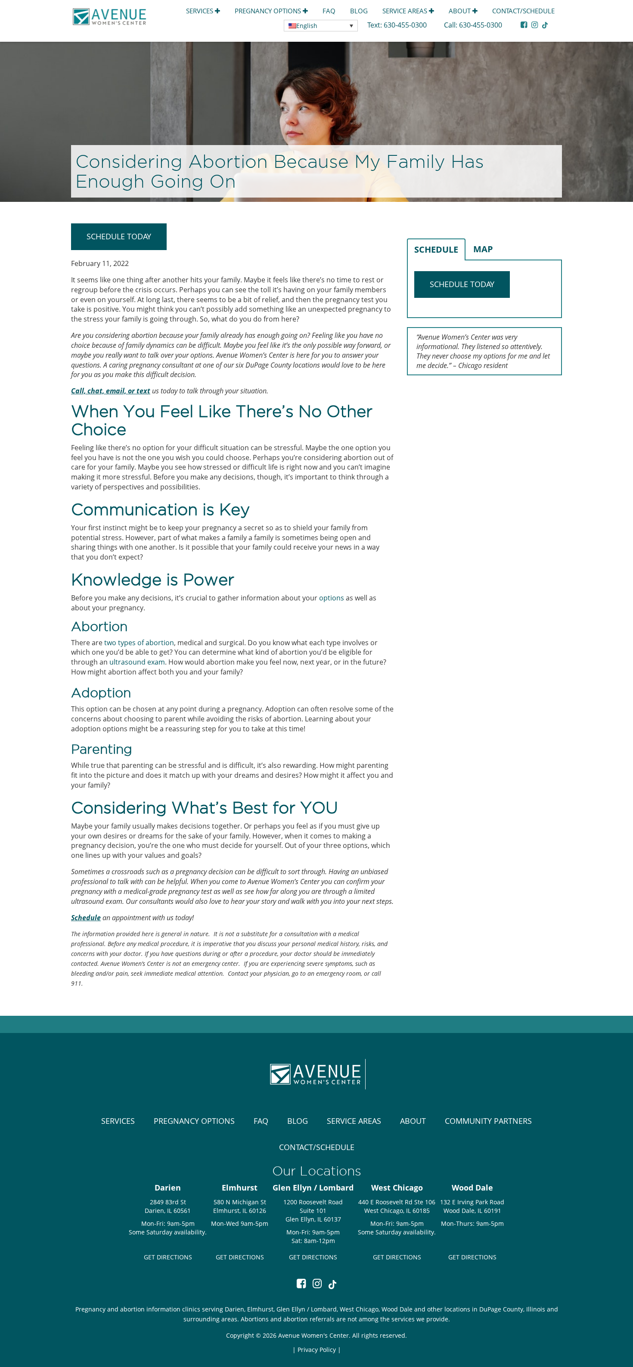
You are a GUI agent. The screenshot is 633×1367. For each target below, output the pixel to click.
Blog (359, 10)
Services (200, 10)
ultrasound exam (137, 662)
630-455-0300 (406, 25)
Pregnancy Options (269, 10)
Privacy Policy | (319, 1349)
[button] (321, 25)
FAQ (329, 10)
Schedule (436, 249)
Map (483, 249)
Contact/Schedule (523, 10)
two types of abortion (139, 642)
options (331, 598)
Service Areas (405, 10)
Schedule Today (119, 236)
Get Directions (168, 1257)
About (460, 10)
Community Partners (488, 1121)
